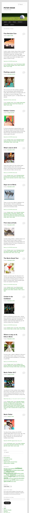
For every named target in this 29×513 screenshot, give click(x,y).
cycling (21, 213)
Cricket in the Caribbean (8, 297)
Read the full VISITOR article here (10, 61)
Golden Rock (12, 288)
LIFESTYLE (6, 24)
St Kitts (22, 141)
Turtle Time (6, 407)
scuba (5, 217)
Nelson (9, 405)
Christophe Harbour (20, 139)
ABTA (4, 468)
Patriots (8, 329)
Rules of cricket (13, 329)
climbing (18, 213)
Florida (5, 475)
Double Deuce (18, 402)
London (17, 476)
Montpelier (13, 65)
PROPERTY (20, 22)
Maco (20, 476)
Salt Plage (18, 141)
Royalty (19, 103)
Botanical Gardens (7, 213)
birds (19, 443)
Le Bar (17, 176)
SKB (7, 252)
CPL (17, 327)
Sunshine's (23, 65)
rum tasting (22, 216)
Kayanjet (15, 251)
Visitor (5, 66)
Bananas (18, 287)
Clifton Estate (22, 102)
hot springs (19, 214)
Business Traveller (7, 510)
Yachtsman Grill (14, 407)
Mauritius (22, 476)
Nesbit (5, 366)
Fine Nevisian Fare (10, 33)
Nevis (16, 65)
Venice (12, 481)
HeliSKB (11, 251)
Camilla (18, 102)
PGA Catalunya (19, 478)
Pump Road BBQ (10, 406)
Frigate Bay (6, 141)
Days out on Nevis (10, 185)
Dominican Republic (20, 473)
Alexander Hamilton (20, 212)
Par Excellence (7, 457)
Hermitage (8, 65)
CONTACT (12, 24)
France (17, 475)
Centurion (8, 470)
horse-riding (14, 214)
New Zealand (14, 478)
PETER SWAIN (9, 8)
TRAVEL (14, 22)
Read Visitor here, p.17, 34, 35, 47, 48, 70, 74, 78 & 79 (14, 398)
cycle (5, 444)
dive (7, 444)
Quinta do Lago (8, 480)
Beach (21, 287)
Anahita (9, 468)
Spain (5, 481)
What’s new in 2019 (10, 148)
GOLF (10, 22)
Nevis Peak (17, 216)
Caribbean (19, 364)
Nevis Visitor (8, 414)
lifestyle (8, 64)
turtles (9, 445)
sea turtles (17, 406)
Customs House (7, 176)
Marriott (10, 141)
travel (12, 64)
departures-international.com (10, 472)
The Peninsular (6, 142)
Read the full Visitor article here (10, 99)
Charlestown (13, 213)
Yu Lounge (20, 407)
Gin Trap (8, 288)
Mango (21, 288)
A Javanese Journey (8, 459)
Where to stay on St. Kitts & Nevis (11, 336)
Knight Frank (11, 476)
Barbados (13, 468)
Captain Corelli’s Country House (10, 461)
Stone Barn (11, 177)
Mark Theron (9, 103)
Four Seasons (19, 64)
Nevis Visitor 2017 (10, 372)
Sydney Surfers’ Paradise (9, 463)
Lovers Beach (9, 216)
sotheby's (17, 480)
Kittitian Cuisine (9, 111)
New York (10, 478)
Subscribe (7, 502)
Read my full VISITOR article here (10, 172)
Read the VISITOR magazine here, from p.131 (13, 440)
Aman (6, 468)
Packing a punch (9, 72)
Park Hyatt (14, 141)
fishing (23, 402)
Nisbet (19, 65)
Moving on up (7, 460)
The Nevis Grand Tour (11, 258)
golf (8, 443)
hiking (11, 214)
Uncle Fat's (16, 177)
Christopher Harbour (12, 402)
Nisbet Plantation (17, 405)
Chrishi (5, 288)
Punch (16, 103)
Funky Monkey (6, 214)
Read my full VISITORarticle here (10, 361)
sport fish (5, 445)
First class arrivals (10, 223)
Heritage (5, 103)
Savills (13, 480)
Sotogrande (21, 480)
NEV (18, 251)
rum (22, 103)
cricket (20, 327)
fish (9, 444)
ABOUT (5, 22)
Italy (7, 476)
